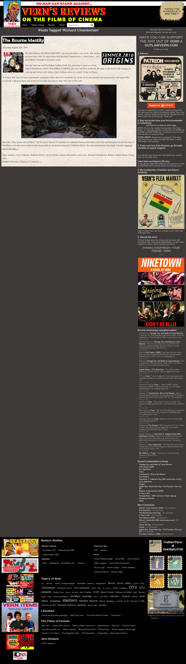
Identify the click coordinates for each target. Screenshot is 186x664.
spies (4, 158)
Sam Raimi (104, 597)
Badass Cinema (37, 25)
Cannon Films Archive (61, 626)
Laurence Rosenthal (67, 154)
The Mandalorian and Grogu (150, 513)
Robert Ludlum (114, 154)
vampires (81, 605)
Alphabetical (54, 563)
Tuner (147, 376)
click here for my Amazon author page (161, 125)
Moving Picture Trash (87, 629)
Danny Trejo (96, 588)
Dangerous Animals (146, 498)
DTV (96, 550)
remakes (75, 596)
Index (44, 563)
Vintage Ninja (102, 633)
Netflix (135, 592)
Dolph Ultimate (103, 626)
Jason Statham (85, 592)
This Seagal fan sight (70, 633)
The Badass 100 (48, 550)
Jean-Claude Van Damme (119, 563)
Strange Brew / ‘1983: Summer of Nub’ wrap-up (157, 496)
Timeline (80, 563)
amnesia (11, 154)
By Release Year (68, 563)
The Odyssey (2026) (147, 518)
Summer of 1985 (137, 601)
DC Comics (107, 588)
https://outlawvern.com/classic (170, 618)
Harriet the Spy (145, 525)
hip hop (75, 592)
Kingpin (142, 484)
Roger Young (128, 154)
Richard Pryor (103, 629)
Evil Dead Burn (158, 370)
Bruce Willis (120, 559)
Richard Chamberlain (97, 154)
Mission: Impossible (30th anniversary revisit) (157, 520)
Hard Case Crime (77, 615)
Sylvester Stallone (101, 572)
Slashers (103, 550)
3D (43, 583)
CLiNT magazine (48, 643)
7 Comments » (34, 161)
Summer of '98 (122, 601)
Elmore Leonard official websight (54, 615)
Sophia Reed (144, 370)
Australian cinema (85, 583)
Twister (142, 527)
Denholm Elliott (37, 154)
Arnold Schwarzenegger (103, 559)
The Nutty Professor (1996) (149, 534)
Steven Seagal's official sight (123, 629)
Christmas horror (64, 588)
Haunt (141, 501)
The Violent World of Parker (97, 615)
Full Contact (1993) (153, 352)
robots (96, 596)
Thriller (23, 161)
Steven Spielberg (128, 568)
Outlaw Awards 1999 (66, 550)
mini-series (82, 154)
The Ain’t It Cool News (50, 633)
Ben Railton (143, 453)
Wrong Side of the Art (118, 633)
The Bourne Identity (23, 40)
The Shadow (153, 425)
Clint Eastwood (133, 559)
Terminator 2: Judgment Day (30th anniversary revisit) (160, 479)
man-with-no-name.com (51, 629)
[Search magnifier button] (92, 25)
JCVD (96, 592)
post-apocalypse (61, 596)
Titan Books (116, 615)
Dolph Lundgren (100, 563)
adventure (49, 583)
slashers (69, 600)
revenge (87, 596)
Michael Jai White (123, 592)
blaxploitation (101, 583)
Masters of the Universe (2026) (151, 491)
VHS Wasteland (88, 633)
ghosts (68, 592)
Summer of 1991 (49, 605)
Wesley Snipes (117, 572)
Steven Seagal (113, 568)
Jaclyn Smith (52, 154)
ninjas (50, 597)
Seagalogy (55, 601)
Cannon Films (138, 583)
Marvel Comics (107, 592)
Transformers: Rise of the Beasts (161, 393)
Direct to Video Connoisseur (83, 626)
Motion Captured (69, 629)
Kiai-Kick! (115, 626)
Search (62, 25)
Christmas (48, 587)
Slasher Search (88, 600)
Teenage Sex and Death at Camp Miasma (166, 333)
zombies (102, 605)
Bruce (111, 583)
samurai (135, 597)
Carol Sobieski (22, 154)
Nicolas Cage (99, 568)
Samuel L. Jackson (120, 596)
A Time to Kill (144, 493)
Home (24, 25)
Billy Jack (45, 626)
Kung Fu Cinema (128, 626)
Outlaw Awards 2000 (50, 555)
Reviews (51, 25)
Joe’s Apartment (154, 445)
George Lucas (58, 592)
